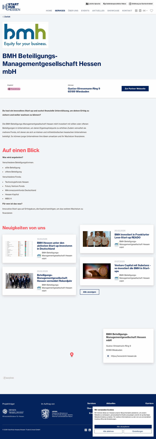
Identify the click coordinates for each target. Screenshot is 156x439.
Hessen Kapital (12, 194)
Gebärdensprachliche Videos (116, 4)
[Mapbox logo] (8, 378)
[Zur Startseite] (11, 7)
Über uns (73, 10)
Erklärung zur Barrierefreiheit (142, 4)
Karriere (150, 403)
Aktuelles (98, 10)
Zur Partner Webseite (135, 88)
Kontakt (127, 10)
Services (60, 10)
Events (85, 10)
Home (49, 10)
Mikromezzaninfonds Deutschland (20, 190)
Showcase (113, 10)
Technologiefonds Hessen (17, 182)
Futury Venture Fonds (14, 186)
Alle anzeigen (89, 292)
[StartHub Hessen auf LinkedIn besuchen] (139, 10)
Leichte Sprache (94, 4)
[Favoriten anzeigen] (151, 10)
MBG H (8, 198)
